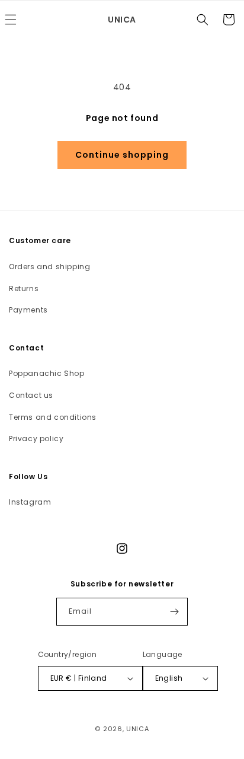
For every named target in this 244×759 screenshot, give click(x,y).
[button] (203, 20)
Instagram (30, 502)
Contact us (31, 395)
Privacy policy (36, 438)
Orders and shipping (49, 266)
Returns (23, 288)
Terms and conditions (53, 417)
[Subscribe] (174, 612)
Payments (28, 310)
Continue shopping (122, 155)
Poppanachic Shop (47, 373)
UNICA (137, 729)
